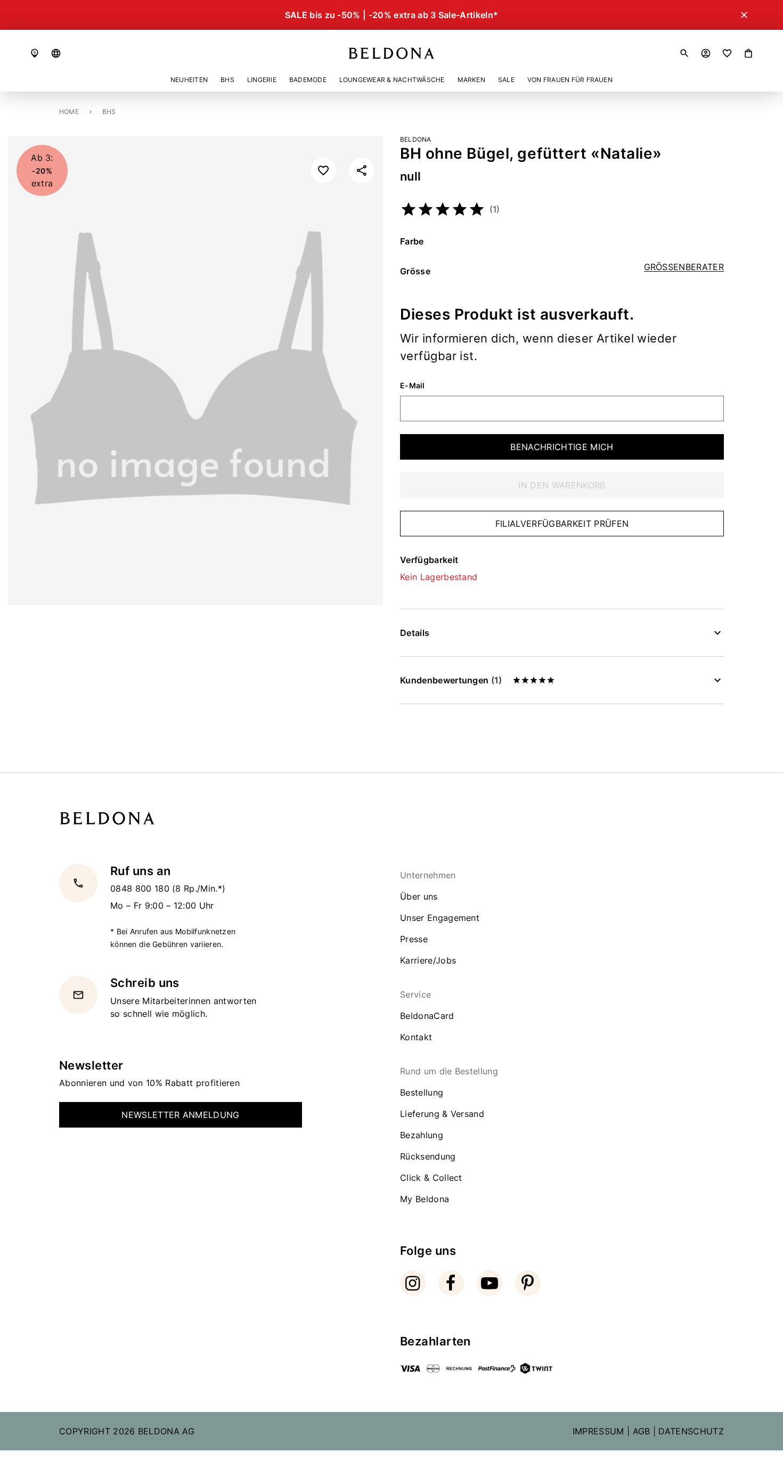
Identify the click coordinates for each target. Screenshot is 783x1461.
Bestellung (421, 1092)
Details (414, 632)
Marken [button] (471, 80)
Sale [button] (506, 80)
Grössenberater (684, 267)
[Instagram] (413, 1283)
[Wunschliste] (727, 53)
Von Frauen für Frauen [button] (570, 80)
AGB (641, 1431)
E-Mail (412, 385)
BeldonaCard (427, 1015)
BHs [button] (227, 80)
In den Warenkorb (561, 485)
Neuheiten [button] (189, 80)
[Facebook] (451, 1283)
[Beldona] (391, 53)
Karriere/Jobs (428, 960)
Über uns (419, 896)
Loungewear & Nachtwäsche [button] (392, 80)
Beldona (415, 139)
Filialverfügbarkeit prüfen (562, 523)
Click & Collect (431, 1177)
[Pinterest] (528, 1283)
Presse (414, 939)
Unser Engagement (439, 917)
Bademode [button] (308, 80)
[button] (56, 53)
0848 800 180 (141, 888)
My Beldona (424, 1199)
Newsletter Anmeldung (180, 1114)
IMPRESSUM (598, 1431)
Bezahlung (421, 1135)
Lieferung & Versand (442, 1113)
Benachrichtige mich (561, 447)
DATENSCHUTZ (691, 1431)
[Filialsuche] (34, 53)
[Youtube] (489, 1283)
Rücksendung (428, 1156)
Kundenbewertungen (451, 680)
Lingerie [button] (261, 80)
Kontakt (416, 1037)
